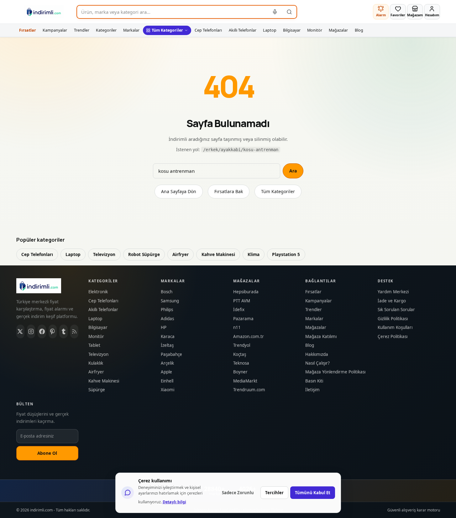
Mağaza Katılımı (321, 336)
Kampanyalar (55, 30)
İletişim (312, 389)
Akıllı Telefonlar (242, 30)
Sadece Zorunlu (238, 492)
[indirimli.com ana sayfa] (43, 12)
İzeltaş (167, 345)
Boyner (240, 372)
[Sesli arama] (275, 12)
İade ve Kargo (392, 301)
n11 (237, 327)
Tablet (94, 345)
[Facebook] (42, 331)
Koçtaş (239, 354)
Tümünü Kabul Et (312, 492)
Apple (166, 372)
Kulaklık (95, 363)
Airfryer (180, 254)
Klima (253, 254)
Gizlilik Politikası (393, 318)
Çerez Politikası (392, 336)
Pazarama (243, 318)
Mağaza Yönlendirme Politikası (335, 372)
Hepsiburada (246, 292)
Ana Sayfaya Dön (178, 191)
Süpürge (96, 389)
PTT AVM (241, 301)
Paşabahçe (171, 354)
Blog (359, 30)
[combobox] (172, 12)
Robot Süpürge (144, 254)
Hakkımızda (316, 354)
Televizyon (104, 254)
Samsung (170, 301)
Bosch (166, 292)
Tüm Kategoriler (167, 30)
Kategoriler (106, 30)
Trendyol (241, 345)
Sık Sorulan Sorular (396, 309)
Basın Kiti (314, 381)
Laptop (269, 30)
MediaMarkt (245, 381)
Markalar (131, 30)
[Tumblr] (63, 331)
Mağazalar (338, 30)
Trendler (81, 30)
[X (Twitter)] (20, 331)
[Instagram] (31, 331)
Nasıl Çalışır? (317, 363)
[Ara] (289, 12)
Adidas (167, 318)
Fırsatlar (27, 30)
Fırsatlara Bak (228, 191)
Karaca (168, 336)
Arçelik (167, 363)
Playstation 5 (286, 254)
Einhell (167, 381)
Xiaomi (167, 389)
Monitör (314, 30)
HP (163, 327)
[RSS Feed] (74, 331)
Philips (167, 309)
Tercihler (274, 492)
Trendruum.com (249, 389)
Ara (293, 171)
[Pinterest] (53, 331)
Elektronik (98, 292)
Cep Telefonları (208, 30)
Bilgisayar (292, 30)
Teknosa (241, 363)
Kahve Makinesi (218, 254)
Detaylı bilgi (174, 502)
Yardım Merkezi (393, 292)
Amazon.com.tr (248, 336)
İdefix (238, 309)
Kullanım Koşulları (395, 327)
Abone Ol (47, 453)
